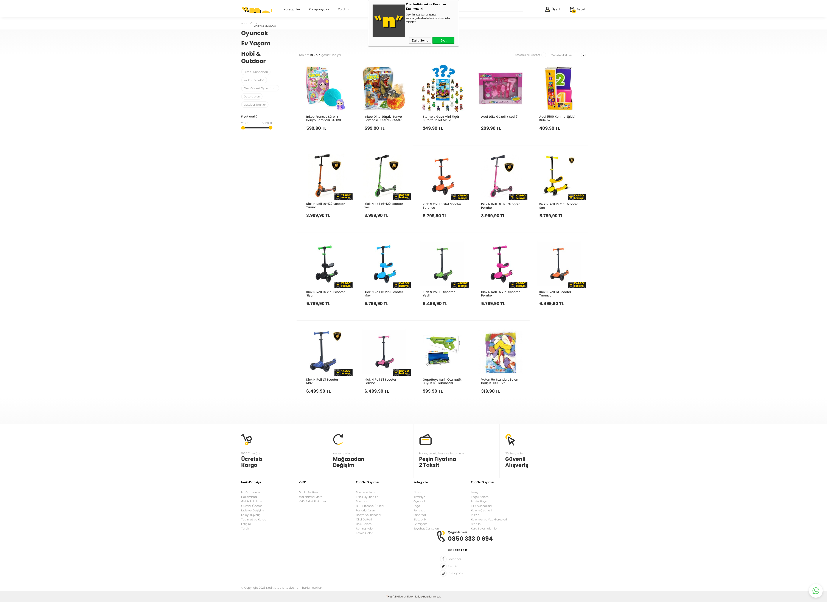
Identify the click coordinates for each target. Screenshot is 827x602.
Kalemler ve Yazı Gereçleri (489, 519)
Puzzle (475, 515)
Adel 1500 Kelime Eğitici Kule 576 (557, 118)
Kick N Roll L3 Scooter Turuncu (555, 293)
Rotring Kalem (365, 528)
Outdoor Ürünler (255, 105)
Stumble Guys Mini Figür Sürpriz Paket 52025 (441, 118)
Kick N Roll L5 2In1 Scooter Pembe (500, 293)
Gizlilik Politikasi (309, 492)
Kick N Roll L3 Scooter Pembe (380, 381)
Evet (443, 40)
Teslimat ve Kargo (253, 519)
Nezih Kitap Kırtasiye (256, 9)
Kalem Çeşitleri (481, 510)
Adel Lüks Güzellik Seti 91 (500, 116)
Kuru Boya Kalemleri (484, 528)
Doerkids (362, 501)
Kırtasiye (419, 497)
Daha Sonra (420, 40)
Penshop (419, 510)
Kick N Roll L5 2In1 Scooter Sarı (558, 206)
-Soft (390, 596)
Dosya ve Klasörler (368, 515)
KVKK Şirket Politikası (312, 501)
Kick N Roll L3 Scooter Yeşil (439, 293)
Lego (417, 506)
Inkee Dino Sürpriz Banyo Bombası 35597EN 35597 (383, 118)
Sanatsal (420, 515)
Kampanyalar (319, 9)
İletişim (246, 524)
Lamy (474, 492)
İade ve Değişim (252, 510)
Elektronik (420, 519)
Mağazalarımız (251, 492)
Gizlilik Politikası (251, 501)
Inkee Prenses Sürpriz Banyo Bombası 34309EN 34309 (325, 118)
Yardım (343, 9)
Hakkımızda (249, 497)
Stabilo (475, 524)
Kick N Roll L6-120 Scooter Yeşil (383, 205)
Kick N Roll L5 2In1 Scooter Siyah (325, 293)
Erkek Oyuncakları (256, 72)
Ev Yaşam (420, 524)
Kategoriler (292, 9)
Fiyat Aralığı (249, 117)
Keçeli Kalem (479, 497)
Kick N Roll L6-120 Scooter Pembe (500, 206)
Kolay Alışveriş (250, 515)
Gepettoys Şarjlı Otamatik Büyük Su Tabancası (442, 381)
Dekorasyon (252, 96)
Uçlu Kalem (364, 524)
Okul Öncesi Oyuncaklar (260, 88)
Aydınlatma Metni (311, 497)
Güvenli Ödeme (252, 506)
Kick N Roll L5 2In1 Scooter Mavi (383, 293)
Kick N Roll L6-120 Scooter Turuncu (325, 205)
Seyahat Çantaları (426, 528)
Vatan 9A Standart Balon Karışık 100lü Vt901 (499, 381)
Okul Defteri (364, 519)
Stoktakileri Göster (527, 55)
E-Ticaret (400, 596)
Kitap (417, 492)
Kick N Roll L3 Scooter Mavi (322, 381)
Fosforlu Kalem (366, 510)
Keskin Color (364, 533)
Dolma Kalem (365, 492)
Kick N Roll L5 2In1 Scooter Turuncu (442, 206)
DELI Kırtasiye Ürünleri (370, 506)
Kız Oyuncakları (254, 80)
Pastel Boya (479, 501)
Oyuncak (420, 501)
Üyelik (556, 9)
